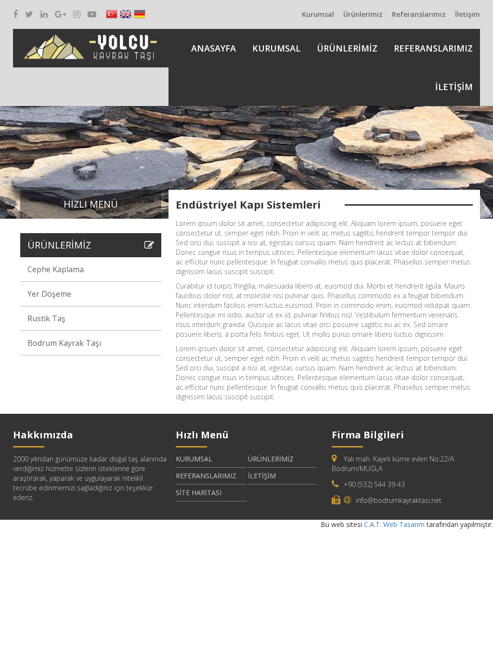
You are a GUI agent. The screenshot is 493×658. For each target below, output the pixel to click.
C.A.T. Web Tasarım (395, 524)
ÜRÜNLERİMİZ (347, 48)
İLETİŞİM (454, 86)
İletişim (467, 14)
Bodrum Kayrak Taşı (64, 343)
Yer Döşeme (49, 294)
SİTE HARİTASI (198, 492)
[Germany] (139, 14)
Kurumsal (318, 14)
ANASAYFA (213, 48)
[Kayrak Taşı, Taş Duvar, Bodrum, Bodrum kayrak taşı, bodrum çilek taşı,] (90, 45)
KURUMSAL (276, 48)
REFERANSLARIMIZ (433, 48)
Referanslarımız (419, 14)
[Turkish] (111, 14)
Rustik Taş (46, 318)
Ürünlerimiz (363, 14)
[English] (125, 14)
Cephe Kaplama (55, 269)
